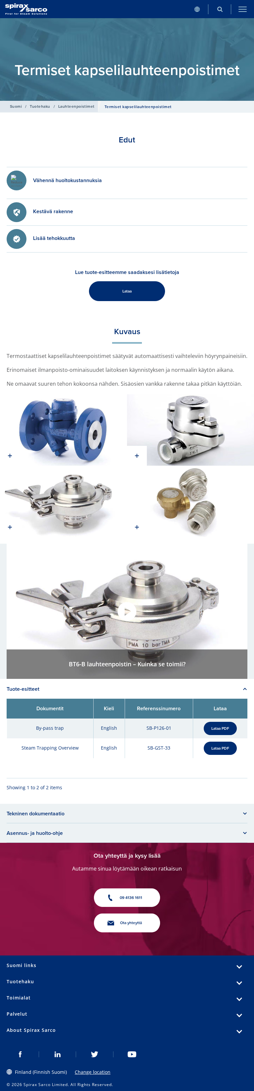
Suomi (16, 106)
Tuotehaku (40, 106)
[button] (127, 611)
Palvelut (17, 1014)
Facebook (20, 1054)
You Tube (132, 1054)
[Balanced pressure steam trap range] (190, 501)
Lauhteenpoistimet (76, 106)
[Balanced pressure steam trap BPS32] (190, 430)
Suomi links (21, 965)
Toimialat (19, 997)
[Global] (197, 9)
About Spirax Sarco (31, 1030)
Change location (92, 1072)
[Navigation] (242, 9)
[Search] (220, 9)
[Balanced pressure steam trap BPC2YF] (63, 430)
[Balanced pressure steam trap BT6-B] (63, 501)
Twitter (94, 1054)
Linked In (57, 1054)
